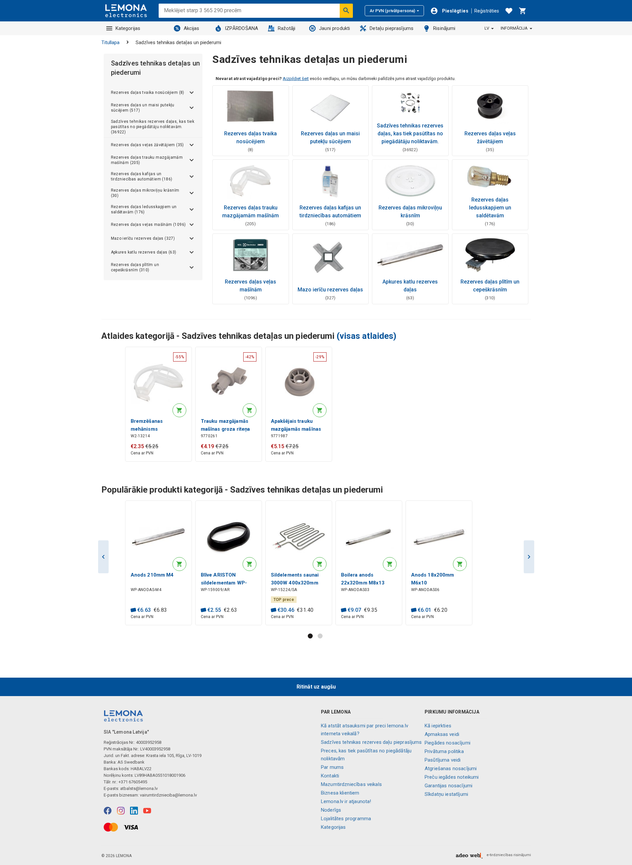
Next (529, 556)
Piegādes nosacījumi (447, 743)
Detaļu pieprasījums (391, 28)
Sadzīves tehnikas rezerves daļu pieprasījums (371, 742)
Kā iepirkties (438, 726)
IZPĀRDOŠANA (241, 28)
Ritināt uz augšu (316, 687)
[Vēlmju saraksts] (509, 11)
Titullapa (110, 42)
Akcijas (191, 28)
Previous (103, 556)
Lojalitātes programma (346, 819)
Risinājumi (444, 28)
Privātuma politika (444, 751)
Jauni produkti (334, 28)
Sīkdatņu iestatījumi (446, 794)
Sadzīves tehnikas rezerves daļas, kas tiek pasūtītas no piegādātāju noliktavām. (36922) (153, 126)
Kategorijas (128, 28)
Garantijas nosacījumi (448, 786)
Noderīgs (331, 810)
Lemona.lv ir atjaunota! (346, 801)
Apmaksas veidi (442, 734)
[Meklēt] (346, 10)
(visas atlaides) (366, 336)
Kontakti (330, 776)
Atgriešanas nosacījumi (451, 768)
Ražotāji (286, 28)
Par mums (332, 767)
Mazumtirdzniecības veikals (351, 784)
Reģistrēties (486, 11)
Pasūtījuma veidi (443, 760)
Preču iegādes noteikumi (452, 777)
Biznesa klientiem (340, 793)
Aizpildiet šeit (296, 78)
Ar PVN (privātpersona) (392, 10)
